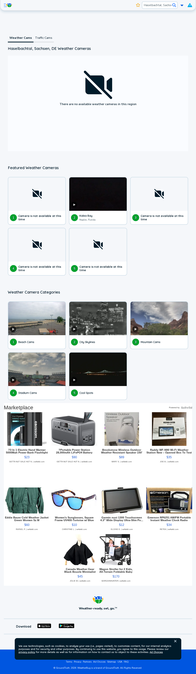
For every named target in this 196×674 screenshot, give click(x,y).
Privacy (77, 661)
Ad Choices (156, 652)
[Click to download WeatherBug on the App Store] (44, 626)
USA (120, 661)
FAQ (126, 661)
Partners (87, 661)
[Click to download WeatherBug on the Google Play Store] (66, 626)
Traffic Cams (43, 38)
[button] (175, 641)
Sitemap (111, 661)
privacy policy (27, 652)
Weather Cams (20, 38)
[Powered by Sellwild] (186, 407)
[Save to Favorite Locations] (138, 5)
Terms (69, 661)
